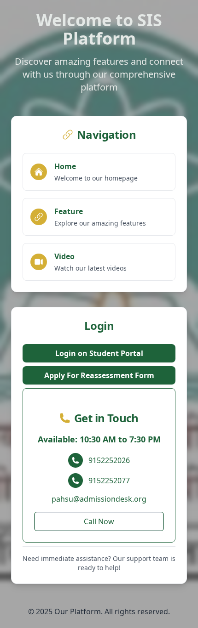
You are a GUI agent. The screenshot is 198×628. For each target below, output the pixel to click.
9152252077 (109, 480)
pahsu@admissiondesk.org (99, 499)
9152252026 (109, 460)
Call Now (99, 521)
